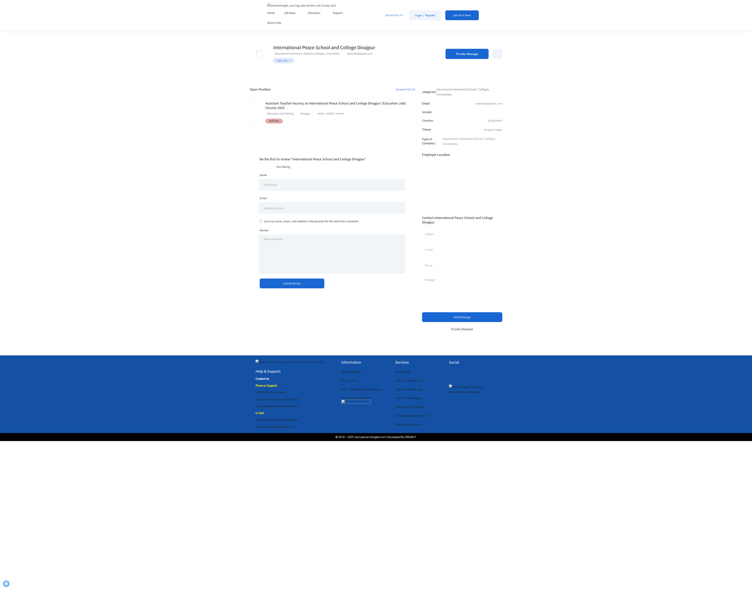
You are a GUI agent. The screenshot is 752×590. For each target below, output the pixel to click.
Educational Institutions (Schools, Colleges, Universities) (307, 53)
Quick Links (274, 23)
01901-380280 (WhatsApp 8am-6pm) (277, 406)
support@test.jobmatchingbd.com (277, 420)
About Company (351, 371)
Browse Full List (406, 89)
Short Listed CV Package (409, 407)
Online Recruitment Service (411, 416)
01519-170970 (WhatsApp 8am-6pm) (277, 399)
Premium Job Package (408, 398)
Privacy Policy (349, 380)
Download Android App (355, 398)
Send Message (462, 317)
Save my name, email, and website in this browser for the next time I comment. (311, 221)
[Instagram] (474, 374)
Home (271, 13)
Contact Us (262, 378)
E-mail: (260, 413)
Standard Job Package (408, 389)
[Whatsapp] (452, 374)
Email (263, 198)
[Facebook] (463, 374)
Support (338, 13)
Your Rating (283, 167)
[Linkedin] (486, 374)
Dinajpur (306, 113)
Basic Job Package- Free (409, 380)
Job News (290, 13)
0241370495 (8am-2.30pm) (271, 392)
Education (314, 13)
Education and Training (280, 113)
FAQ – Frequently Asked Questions (361, 389)
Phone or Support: (266, 385)
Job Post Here (462, 15)
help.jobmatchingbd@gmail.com (276, 426)
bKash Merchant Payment (464, 392)
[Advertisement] (371, 515)
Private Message (467, 54)
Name (263, 175)
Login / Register (425, 15)
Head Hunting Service (408, 424)
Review (264, 230)
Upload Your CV (393, 15)
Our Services (402, 371)
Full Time (274, 121)
